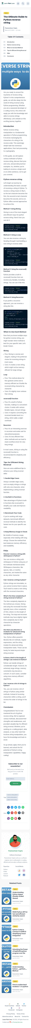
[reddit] (15, 813)
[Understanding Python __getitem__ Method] (6, 969)
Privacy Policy (10, 1014)
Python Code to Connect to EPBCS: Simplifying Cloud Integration (19, 932)
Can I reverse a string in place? (15, 580)
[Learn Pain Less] (8, 3)
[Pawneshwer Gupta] (15, 841)
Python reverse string (13, 179)
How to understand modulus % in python (20, 985)
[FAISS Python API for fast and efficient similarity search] (6, 914)
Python (6, 13)
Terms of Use (21, 1014)
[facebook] (8, 807)
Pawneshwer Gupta (15, 851)
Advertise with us (7, 1016)
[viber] (8, 818)
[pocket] (15, 818)
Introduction (9, 126)
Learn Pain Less (7, 1019)
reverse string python (12, 797)
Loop (5, 375)
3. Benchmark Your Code (13, 513)
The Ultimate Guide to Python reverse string (15, 19)
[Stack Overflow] (19, 870)
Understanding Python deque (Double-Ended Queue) (18, 895)
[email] (23, 813)
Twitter (24, 1005)
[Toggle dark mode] (18, 3)
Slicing (6, 351)
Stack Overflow (9, 1005)
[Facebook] (24, 875)
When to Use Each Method (15, 332)
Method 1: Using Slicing (12, 209)
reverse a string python (12, 794)
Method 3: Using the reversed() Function (15, 270)
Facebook (11, 1010)
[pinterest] (12, 813)
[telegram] (19, 807)
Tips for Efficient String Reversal (14, 463)
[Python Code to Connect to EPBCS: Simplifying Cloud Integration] (6, 933)
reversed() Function (11, 398)
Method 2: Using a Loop (12, 235)
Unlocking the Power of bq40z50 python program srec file (20, 951)
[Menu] (28, 3)
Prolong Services (17, 1022)
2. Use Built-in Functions (12, 497)
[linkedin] (8, 813)
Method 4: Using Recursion (14, 297)
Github (18, 1005)
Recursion (7, 425)
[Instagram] (24, 870)
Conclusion (8, 707)
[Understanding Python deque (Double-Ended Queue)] (6, 896)
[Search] (23, 3)
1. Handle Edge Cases (11, 478)
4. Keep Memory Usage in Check (15, 532)
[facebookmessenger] (12, 807)
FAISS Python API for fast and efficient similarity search (20, 914)
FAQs (6, 551)
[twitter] (15, 807)
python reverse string (12, 799)
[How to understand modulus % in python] (6, 986)
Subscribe (15, 783)
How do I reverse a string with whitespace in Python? (14, 555)
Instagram (19, 1010)
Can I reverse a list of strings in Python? (15, 684)
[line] (12, 818)
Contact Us (25, 1016)
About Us (17, 1016)
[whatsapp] (23, 807)
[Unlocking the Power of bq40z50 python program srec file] (6, 952)
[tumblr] (19, 813)
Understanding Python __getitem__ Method (19, 969)
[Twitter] (19, 875)
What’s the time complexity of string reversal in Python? (15, 597)
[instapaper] (19, 818)
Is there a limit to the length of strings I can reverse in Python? (15, 658)
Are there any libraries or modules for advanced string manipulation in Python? (14, 632)
